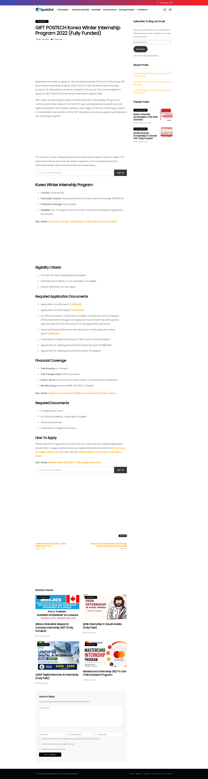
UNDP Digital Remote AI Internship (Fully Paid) (56, 676)
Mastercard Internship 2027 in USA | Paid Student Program (104, 673)
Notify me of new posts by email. (54, 749)
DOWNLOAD (75, 304)
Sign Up (120, 172)
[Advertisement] (81, 62)
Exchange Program (127, 9)
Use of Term (167, 774)
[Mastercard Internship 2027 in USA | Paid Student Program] (105, 654)
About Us (139, 774)
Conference (142, 9)
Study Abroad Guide (80, 9)
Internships (96, 9)
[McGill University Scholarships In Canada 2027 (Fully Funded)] (167, 134)
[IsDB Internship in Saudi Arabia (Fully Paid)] (105, 607)
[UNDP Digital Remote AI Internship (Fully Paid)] (57, 655)
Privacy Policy (156, 774)
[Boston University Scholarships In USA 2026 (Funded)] (167, 115)
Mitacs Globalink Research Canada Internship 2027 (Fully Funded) (54, 627)
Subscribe (140, 49)
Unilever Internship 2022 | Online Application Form (74, 462)
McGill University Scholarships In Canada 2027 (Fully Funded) (145, 136)
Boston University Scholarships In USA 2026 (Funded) (145, 117)
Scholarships (63, 9)
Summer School (109, 9)
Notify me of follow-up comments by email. (58, 744)
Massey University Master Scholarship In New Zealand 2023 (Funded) (108, 546)
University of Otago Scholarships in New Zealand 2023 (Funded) (82, 221)
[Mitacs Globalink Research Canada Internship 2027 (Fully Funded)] (57, 607)
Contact (147, 774)
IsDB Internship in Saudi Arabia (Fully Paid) (102, 625)
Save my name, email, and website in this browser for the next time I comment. (71, 739)
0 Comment (57, 39)
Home (132, 774)
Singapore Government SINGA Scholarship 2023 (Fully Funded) (82, 393)
